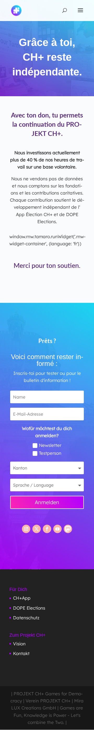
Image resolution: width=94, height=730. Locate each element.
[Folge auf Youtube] (57, 529)
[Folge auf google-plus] (68, 529)
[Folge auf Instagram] (26, 529)
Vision (19, 643)
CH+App (22, 598)
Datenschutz (26, 617)
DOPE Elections (29, 608)
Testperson (50, 453)
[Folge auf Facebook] (47, 529)
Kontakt (21, 653)
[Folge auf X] (36, 529)
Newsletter (50, 445)
